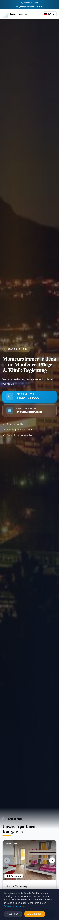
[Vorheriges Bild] (7, 860)
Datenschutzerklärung (15, 906)
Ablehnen (12, 913)
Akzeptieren (34, 913)
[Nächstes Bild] (52, 860)
